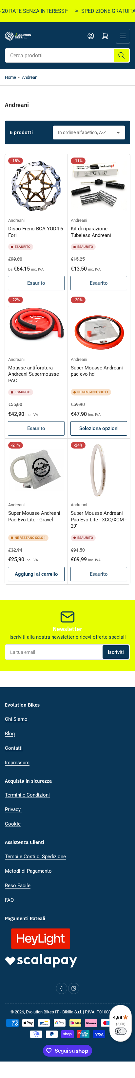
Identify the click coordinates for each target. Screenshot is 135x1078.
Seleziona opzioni (99, 428)
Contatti (14, 748)
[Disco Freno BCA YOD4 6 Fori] (36, 186)
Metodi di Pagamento (28, 871)
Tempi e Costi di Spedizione (35, 856)
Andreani (30, 77)
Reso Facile (17, 886)
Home (10, 77)
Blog (10, 734)
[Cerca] (121, 55)
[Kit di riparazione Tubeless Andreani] (99, 186)
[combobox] (67, 55)
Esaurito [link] (36, 283)
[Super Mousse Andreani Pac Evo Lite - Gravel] (36, 470)
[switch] (120, 1031)
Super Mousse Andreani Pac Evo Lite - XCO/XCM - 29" (98, 519)
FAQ (9, 900)
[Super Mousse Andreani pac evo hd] (99, 325)
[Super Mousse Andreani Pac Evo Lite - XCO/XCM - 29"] (99, 470)
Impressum (17, 763)
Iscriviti (116, 652)
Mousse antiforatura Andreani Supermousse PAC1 (33, 374)
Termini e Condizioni (27, 795)
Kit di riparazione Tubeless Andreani (91, 232)
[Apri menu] (123, 36)
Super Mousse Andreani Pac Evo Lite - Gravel (34, 516)
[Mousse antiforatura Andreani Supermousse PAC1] (36, 325)
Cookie (13, 824)
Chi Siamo (16, 719)
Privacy (13, 809)
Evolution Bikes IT (42, 1011)
